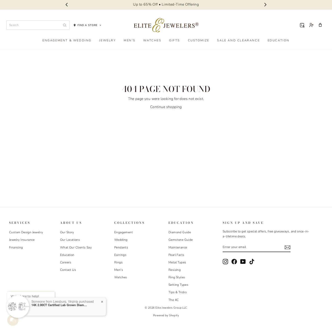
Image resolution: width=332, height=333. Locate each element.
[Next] (265, 4)
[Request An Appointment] (302, 25)
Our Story (67, 232)
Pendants (121, 247)
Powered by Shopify (166, 315)
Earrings (120, 255)
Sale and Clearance (238, 40)
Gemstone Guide (180, 240)
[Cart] (320, 25)
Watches (152, 40)
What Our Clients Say (76, 247)
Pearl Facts (176, 255)
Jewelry (107, 40)
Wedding (121, 240)
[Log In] (311, 25)
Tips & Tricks (177, 292)
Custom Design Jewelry (26, 232)
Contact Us (68, 270)
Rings (118, 262)
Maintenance (177, 247)
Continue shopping (166, 106)
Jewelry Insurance (22, 240)
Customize (198, 40)
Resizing (174, 270)
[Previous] (66, 4)
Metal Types (177, 262)
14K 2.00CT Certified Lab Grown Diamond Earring (59, 305)
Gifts (174, 40)
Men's (130, 40)
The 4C (173, 300)
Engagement (123, 232)
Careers (65, 262)
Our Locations (70, 240)
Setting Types (178, 285)
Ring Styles (176, 277)
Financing (16, 247)
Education (279, 40)
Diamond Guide (179, 232)
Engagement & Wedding (66, 40)
